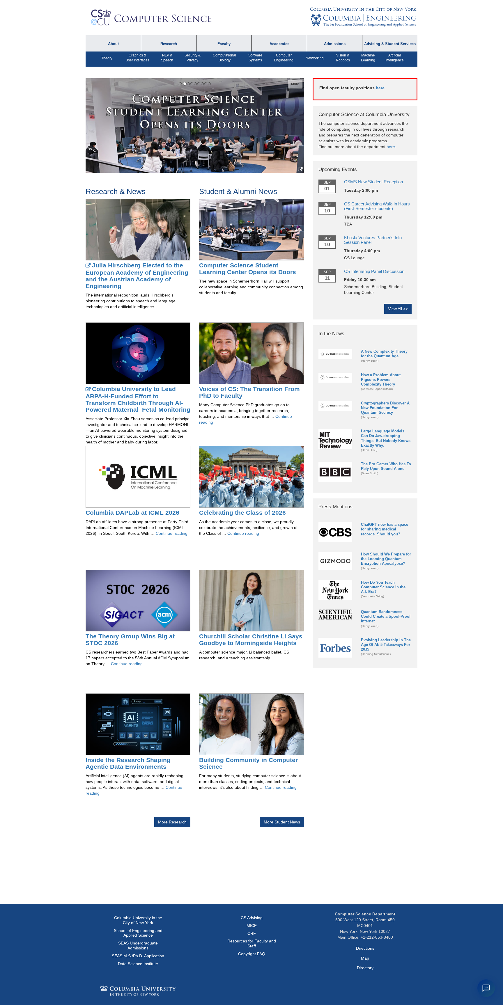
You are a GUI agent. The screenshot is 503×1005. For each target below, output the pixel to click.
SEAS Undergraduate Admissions (138, 945)
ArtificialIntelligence (394, 57)
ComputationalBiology (224, 57)
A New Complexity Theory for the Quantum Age (384, 353)
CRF (251, 933)
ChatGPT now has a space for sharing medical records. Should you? (384, 529)
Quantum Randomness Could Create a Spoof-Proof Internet (385, 616)
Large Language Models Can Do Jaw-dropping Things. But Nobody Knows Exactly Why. (385, 438)
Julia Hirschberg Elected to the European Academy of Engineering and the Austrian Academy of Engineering (137, 275)
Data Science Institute (138, 963)
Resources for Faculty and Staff (251, 943)
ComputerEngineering (283, 57)
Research (168, 44)
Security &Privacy (193, 57)
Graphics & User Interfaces (137, 57)
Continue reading (171, 533)
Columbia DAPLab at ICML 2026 (132, 512)
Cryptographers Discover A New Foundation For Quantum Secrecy (385, 408)
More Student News (282, 822)
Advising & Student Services (390, 44)
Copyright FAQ (251, 953)
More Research (172, 822)
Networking (315, 58)
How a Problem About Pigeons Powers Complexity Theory (381, 379)
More (295, 84)
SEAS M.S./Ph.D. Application (138, 955)
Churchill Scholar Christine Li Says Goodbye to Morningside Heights (250, 639)
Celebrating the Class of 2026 (242, 512)
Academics (279, 44)
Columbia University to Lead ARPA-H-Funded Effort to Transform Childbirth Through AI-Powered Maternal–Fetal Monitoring (138, 399)
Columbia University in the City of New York (363, 9)
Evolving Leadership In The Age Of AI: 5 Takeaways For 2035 (386, 644)
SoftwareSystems (255, 57)
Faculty (224, 44)
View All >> (398, 308)
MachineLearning (368, 57)
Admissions (335, 44)
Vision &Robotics (343, 57)
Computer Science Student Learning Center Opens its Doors (247, 268)
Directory (365, 967)
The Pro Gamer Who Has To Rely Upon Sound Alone (386, 466)
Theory (106, 58)
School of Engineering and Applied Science (138, 933)
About (113, 44)
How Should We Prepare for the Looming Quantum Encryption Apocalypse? (386, 559)
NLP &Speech (167, 57)
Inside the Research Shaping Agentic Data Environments (128, 763)
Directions (365, 948)
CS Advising (252, 917)
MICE (252, 925)
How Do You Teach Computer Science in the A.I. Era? (383, 587)
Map (365, 958)
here (380, 88)
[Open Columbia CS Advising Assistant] (486, 988)
